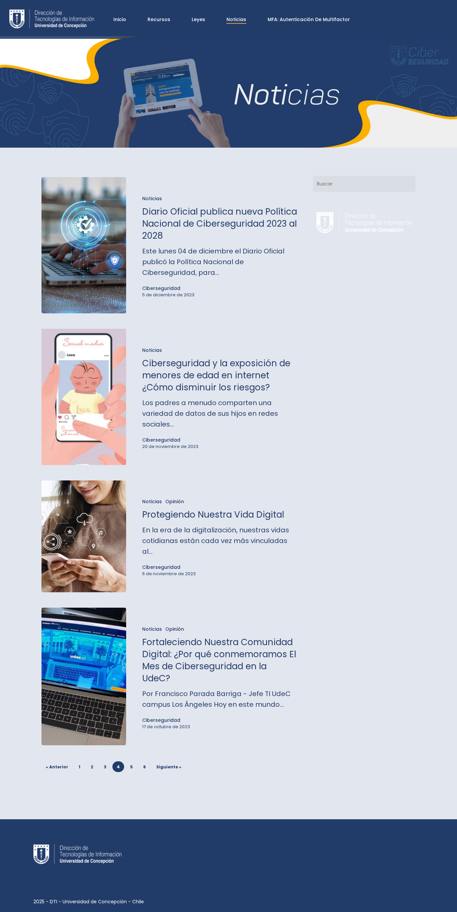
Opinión (174, 501)
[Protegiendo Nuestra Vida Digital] (83, 536)
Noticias (152, 198)
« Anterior (57, 767)
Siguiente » (168, 767)
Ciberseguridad (161, 288)
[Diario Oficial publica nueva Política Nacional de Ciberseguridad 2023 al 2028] (83, 245)
